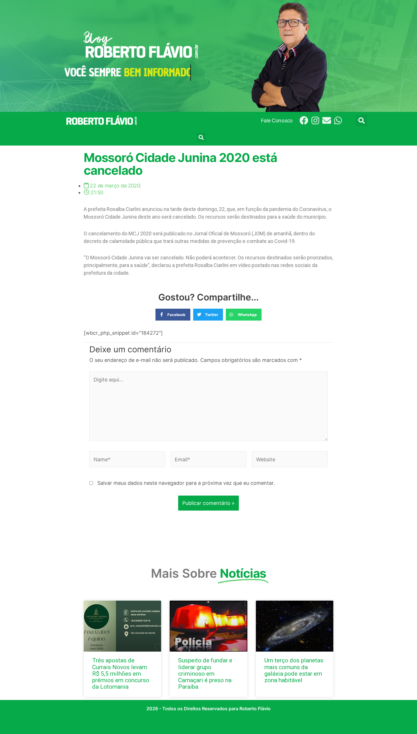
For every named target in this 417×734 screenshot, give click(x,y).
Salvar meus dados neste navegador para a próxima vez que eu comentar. (186, 483)
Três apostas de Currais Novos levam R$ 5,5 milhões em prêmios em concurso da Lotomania (120, 673)
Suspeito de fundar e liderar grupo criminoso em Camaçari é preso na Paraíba (205, 673)
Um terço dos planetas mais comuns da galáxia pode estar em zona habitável (293, 670)
